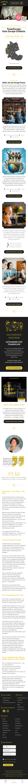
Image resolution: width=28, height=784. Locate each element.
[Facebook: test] (4, 712)
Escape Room (18, 770)
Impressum (20, 707)
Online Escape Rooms (9, 702)
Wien (16, 732)
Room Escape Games (19, 774)
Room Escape (10, 772)
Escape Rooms (7, 698)
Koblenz (5, 732)
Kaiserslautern (7, 730)
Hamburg (5, 728)
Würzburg (18, 735)
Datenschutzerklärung (8, 761)
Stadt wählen (15, 3)
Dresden (5, 723)
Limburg (17, 719)
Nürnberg (18, 723)
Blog (18, 704)
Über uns (20, 702)
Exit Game (20, 776)
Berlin (4, 719)
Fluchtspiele (18, 772)
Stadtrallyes (6, 700)
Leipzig (5, 737)
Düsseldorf (6, 725)
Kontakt (19, 700)
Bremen (5, 721)
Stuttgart (17, 728)
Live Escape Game (7, 774)
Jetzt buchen (14, 782)
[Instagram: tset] (7, 712)
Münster (17, 721)
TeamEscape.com (22, 698)
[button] (14, 68)
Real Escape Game (10, 776)
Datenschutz (21, 709)
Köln (4, 735)
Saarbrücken (18, 725)
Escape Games (9, 770)
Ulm (16, 730)
